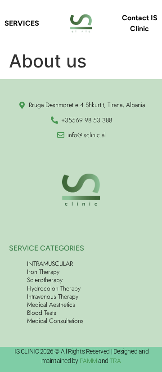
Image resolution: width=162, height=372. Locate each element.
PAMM (88, 360)
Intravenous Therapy (52, 296)
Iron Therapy (43, 271)
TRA (115, 360)
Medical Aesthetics (51, 304)
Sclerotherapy (45, 279)
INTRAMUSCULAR (50, 263)
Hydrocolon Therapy (54, 288)
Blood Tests (41, 312)
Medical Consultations (55, 320)
